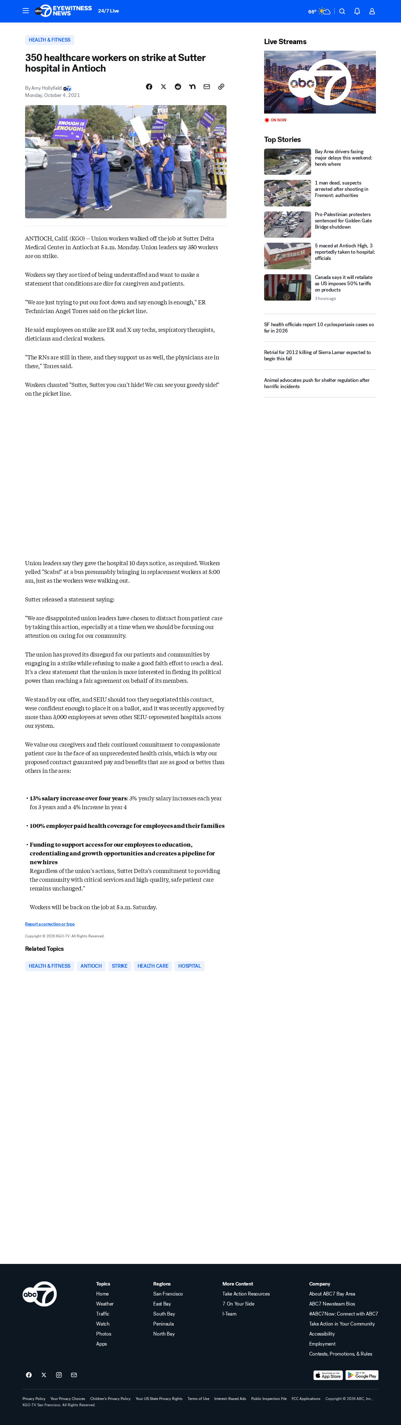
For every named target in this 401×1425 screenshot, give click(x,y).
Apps (101, 1343)
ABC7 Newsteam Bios (332, 1303)
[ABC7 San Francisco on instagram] (59, 1375)
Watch (102, 1323)
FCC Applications (306, 1399)
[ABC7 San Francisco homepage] (63, 11)
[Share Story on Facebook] (149, 86)
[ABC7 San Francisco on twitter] (44, 1375)
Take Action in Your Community (342, 1323)
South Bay (164, 1313)
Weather (105, 1303)
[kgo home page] (40, 1293)
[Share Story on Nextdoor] (192, 86)
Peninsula (163, 1323)
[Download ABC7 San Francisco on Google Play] (362, 1375)
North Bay (163, 1333)
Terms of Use (198, 1399)
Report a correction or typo (50, 924)
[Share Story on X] (163, 86)
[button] (25, 10)
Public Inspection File (269, 1399)
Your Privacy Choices (67, 1399)
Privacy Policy (34, 1399)
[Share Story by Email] (206, 86)
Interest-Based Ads (230, 1399)
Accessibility (322, 1333)
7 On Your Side (238, 1303)
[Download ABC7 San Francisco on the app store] (328, 1375)
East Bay (162, 1303)
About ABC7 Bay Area (332, 1293)
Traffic (102, 1313)
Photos (103, 1333)
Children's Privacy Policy (110, 1399)
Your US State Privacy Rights (159, 1399)
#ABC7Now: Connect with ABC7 (343, 1313)
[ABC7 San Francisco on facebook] (29, 1375)
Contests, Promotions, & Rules (340, 1354)
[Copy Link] (221, 86)
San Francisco (168, 1293)
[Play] (320, 82)
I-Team (229, 1313)
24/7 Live (108, 11)
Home (102, 1293)
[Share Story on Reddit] (178, 86)
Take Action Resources (245, 1293)
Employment (322, 1343)
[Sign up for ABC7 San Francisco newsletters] (74, 1375)
